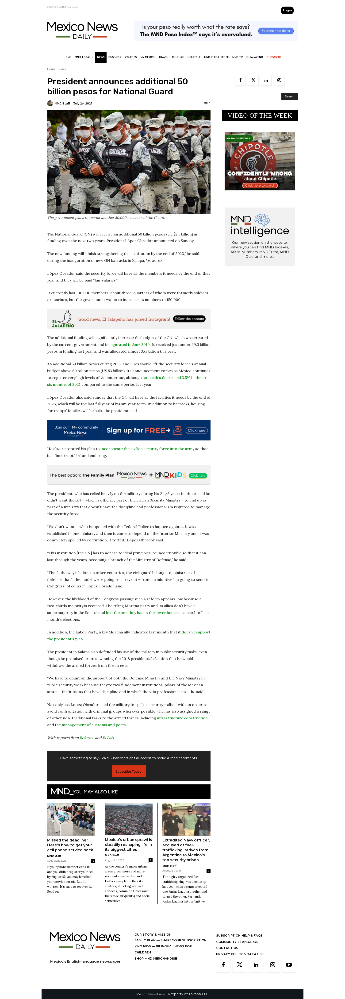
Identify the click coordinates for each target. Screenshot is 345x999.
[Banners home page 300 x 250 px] (260, 194)
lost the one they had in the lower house (141, 612)
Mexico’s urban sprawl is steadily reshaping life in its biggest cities (128, 844)
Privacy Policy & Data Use (240, 954)
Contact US (227, 948)
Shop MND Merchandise (155, 958)
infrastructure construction (182, 718)
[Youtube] (289, 965)
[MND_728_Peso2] (216, 44)
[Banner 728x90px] (129, 475)
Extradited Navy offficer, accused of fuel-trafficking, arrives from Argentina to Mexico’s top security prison (186, 850)
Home (51, 69)
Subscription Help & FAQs (239, 935)
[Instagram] (279, 80)
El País (108, 737)
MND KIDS (143, 946)
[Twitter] (253, 80)
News (62, 69)
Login (287, 10)
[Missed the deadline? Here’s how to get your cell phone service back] (71, 819)
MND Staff (62, 103)
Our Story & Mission (152, 934)
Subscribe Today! (128, 771)
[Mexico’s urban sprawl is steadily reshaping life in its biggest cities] (129, 819)
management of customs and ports (94, 724)
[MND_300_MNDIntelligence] (260, 270)
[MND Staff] (51, 103)
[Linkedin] (266, 80)
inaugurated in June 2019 (127, 344)
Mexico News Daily (150, 994)
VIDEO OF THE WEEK (260, 115)
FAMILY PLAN (145, 940)
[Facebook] (240, 80)
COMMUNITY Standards (237, 942)
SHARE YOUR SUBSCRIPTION (183, 940)
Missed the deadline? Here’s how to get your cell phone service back (70, 845)
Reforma (87, 737)
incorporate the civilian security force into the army (147, 448)
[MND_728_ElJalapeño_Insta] (129, 319)
